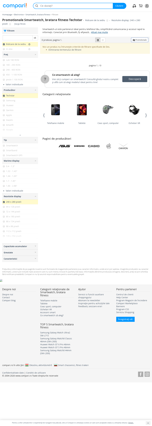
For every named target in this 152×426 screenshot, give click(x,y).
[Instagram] (147, 373)
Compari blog (9, 300)
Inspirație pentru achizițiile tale (94, 303)
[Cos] (140, 6)
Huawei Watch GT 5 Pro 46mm (55, 347)
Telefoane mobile (55, 123)
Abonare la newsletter (89, 300)
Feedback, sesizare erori (90, 306)
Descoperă (135, 79)
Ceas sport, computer (108, 123)
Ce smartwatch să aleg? (66, 74)
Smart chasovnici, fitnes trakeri (73, 365)
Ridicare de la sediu (95, 20)
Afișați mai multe (99, 32)
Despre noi (7, 294)
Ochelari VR (134, 123)
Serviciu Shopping (125, 312)
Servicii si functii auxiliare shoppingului (91, 296)
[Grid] (102, 40)
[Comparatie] (134, 6)
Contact (6, 297)
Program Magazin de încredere (131, 300)
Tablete (82, 123)
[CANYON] (123, 146)
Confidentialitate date (13, 372)
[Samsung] (79, 146)
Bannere (120, 306)
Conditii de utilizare (36, 372)
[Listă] (97, 40)
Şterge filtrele (20, 24)
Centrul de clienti (124, 294)
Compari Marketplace (127, 303)
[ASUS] (65, 146)
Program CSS (122, 309)
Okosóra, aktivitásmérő (40, 365)
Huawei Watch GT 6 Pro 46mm (55, 344)
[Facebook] (140, 373)
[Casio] (94, 146)
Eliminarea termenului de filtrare (65, 49)
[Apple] (109, 146)
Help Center (122, 297)
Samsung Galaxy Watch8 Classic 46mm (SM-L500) (56, 340)
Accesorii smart (48, 312)
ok (35, 37)
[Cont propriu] (147, 6)
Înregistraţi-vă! (125, 319)
